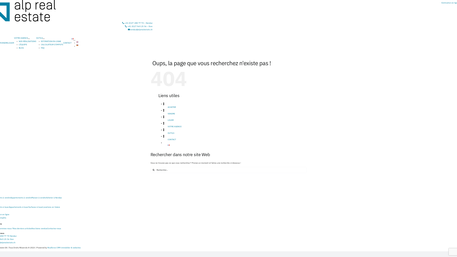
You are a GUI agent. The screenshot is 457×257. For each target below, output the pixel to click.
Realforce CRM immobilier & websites (64, 247)
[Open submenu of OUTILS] (44, 38)
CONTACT (172, 139)
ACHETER (172, 107)
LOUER (171, 120)
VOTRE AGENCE (174, 126)
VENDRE (171, 113)
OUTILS (171, 133)
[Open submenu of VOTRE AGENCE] (29, 38)
